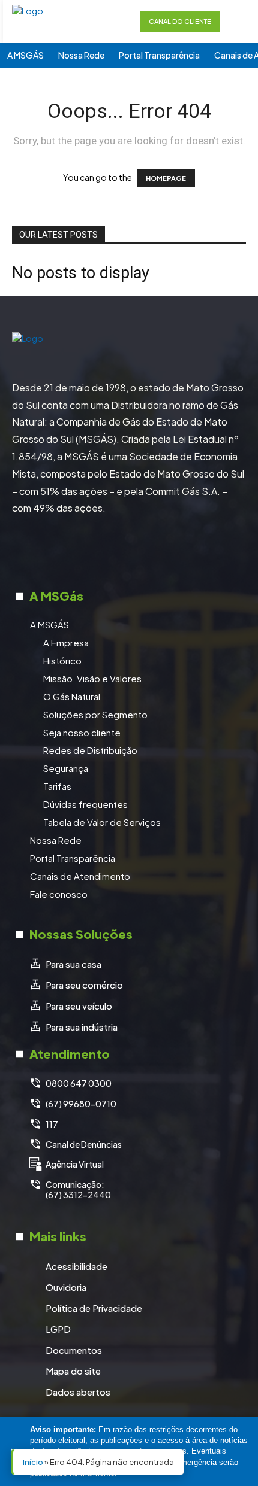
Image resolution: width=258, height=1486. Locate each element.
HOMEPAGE (166, 178)
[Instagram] (114, 550)
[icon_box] (65, 964)
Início (33, 1462)
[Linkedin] (144, 550)
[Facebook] (84, 550)
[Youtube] (174, 550)
